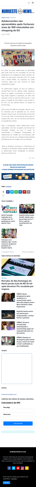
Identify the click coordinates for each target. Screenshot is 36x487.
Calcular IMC (18, 423)
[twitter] (13, 468)
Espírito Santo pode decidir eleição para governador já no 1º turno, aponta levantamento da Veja (26, 220)
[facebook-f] (9, 468)
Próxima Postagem (28, 252)
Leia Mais (14, 479)
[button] (29, 3)
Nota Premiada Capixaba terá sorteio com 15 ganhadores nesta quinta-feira (8, 219)
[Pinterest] (24, 192)
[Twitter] (12, 192)
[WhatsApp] (16, 192)
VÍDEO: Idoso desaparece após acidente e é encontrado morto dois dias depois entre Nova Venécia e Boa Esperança (25, 300)
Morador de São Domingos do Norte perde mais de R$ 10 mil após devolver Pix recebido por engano (17, 285)
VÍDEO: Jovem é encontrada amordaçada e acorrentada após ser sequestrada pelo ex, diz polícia (25, 327)
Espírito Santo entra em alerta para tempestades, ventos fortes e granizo (25, 314)
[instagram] (22, 468)
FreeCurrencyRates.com (9, 394)
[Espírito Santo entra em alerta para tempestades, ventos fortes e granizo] (8, 314)
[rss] (27, 468)
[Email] (28, 192)
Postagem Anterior (8, 252)
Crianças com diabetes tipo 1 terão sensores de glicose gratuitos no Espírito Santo (9, 244)
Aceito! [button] (6, 482)
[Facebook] (8, 192)
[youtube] (18, 468)
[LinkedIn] (20, 192)
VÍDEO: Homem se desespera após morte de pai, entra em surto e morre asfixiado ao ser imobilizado (25, 342)
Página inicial (5, 17)
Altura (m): (6, 414)
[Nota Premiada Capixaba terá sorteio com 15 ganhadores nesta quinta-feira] (9, 208)
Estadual (13, 17)
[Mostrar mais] (3, 196)
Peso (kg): (6, 407)
